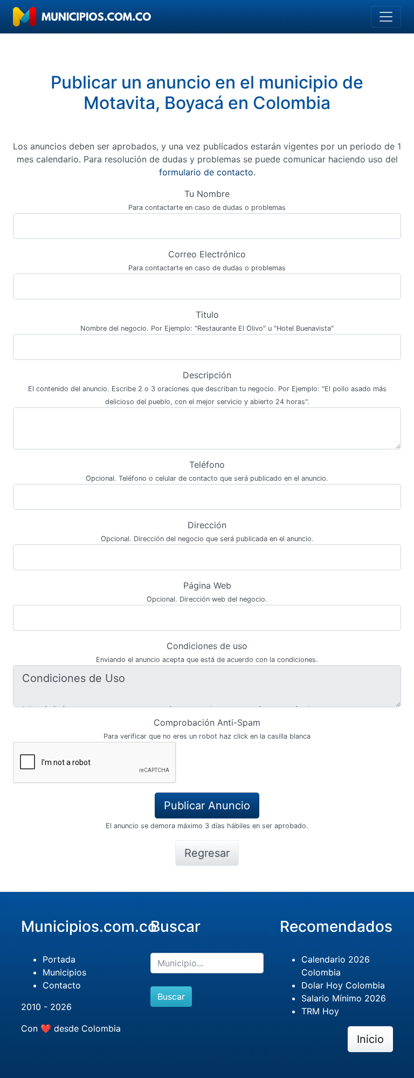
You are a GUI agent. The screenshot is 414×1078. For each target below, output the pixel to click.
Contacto (62, 985)
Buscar (171, 996)
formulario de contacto (206, 172)
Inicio (370, 1039)
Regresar (207, 853)
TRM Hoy (320, 1011)
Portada (59, 959)
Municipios (64, 972)
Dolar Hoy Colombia (343, 985)
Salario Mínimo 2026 (343, 998)
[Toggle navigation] (386, 17)
